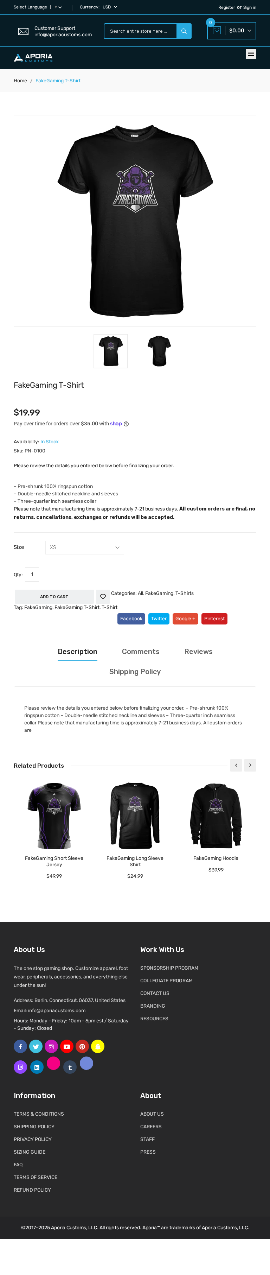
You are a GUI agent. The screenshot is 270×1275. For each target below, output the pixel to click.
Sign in (249, 7)
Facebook (131, 619)
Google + (185, 619)
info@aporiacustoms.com (56, 1011)
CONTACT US (154, 993)
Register (226, 7)
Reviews (198, 651)
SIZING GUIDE (29, 1152)
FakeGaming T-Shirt (76, 607)
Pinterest (214, 619)
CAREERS (151, 1127)
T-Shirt (109, 607)
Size (19, 547)
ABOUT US (152, 1114)
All (140, 593)
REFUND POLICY (32, 1190)
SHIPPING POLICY (34, 1127)
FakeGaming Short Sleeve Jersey (54, 861)
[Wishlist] (103, 597)
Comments (141, 651)
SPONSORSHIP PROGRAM (169, 968)
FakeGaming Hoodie (215, 858)
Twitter (159, 619)
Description (77, 651)
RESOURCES (154, 1019)
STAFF (147, 1139)
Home (20, 81)
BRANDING (152, 1006)
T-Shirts (184, 593)
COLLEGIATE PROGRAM (166, 981)
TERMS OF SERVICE (35, 1177)
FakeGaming (159, 593)
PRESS (148, 1152)
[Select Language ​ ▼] (61, 7)
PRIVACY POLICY (33, 1139)
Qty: (18, 575)
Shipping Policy (135, 671)
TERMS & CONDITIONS (39, 1114)
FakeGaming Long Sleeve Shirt (135, 861)
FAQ (18, 1165)
